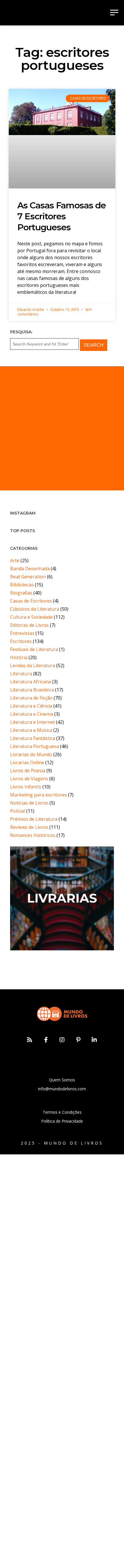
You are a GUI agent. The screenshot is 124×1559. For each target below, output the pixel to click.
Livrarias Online (27, 762)
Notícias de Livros (29, 803)
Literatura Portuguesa (34, 746)
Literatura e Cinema (31, 714)
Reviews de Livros (29, 827)
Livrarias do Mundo (31, 754)
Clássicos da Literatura (34, 609)
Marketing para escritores (38, 795)
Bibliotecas (22, 585)
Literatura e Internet (32, 722)
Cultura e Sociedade (31, 617)
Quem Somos (62, 1080)
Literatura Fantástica (32, 738)
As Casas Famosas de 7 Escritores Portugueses (61, 216)
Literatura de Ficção (31, 698)
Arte (14, 560)
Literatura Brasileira (32, 690)
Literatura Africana (30, 681)
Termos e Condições (62, 1112)
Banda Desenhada (30, 568)
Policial (17, 811)
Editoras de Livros (29, 625)
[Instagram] (62, 1040)
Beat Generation (28, 576)
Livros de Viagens (29, 778)
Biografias (21, 593)
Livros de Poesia (27, 770)
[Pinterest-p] (78, 1040)
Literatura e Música (31, 730)
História (18, 657)
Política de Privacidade (62, 1121)
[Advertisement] (62, 428)
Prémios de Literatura (33, 819)
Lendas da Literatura (32, 665)
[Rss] (30, 1040)
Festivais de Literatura (34, 649)
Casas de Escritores (31, 601)
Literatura (21, 673)
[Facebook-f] (46, 1040)
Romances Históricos (32, 835)
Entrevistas (22, 633)
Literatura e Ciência (31, 706)
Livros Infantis (25, 787)
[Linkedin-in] (94, 1040)
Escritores (21, 641)
